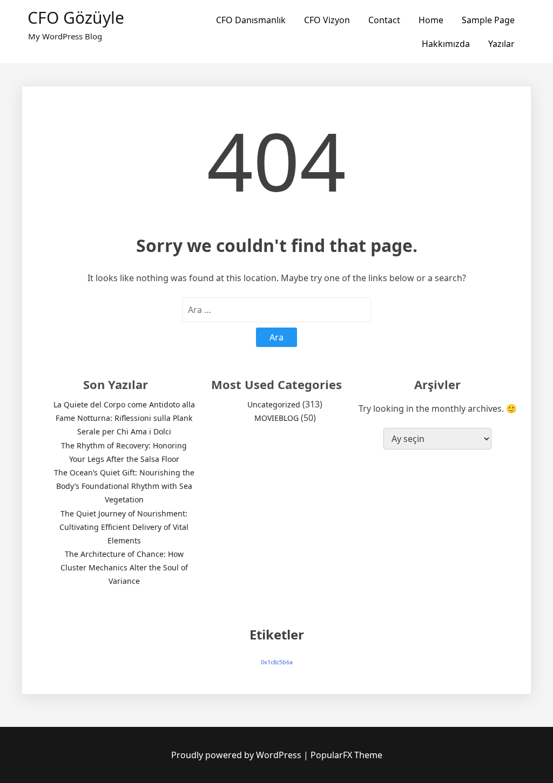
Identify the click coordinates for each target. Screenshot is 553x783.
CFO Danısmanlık (251, 20)
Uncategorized (273, 404)
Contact (384, 20)
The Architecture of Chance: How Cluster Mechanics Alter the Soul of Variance (124, 567)
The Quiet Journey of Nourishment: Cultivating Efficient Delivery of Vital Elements (123, 527)
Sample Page (488, 20)
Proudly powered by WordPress (237, 755)
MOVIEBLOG (276, 418)
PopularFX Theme (346, 755)
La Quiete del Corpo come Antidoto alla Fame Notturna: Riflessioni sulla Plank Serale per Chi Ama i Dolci (124, 418)
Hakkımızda (446, 44)
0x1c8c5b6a (277, 662)
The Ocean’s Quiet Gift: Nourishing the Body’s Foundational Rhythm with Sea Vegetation (124, 486)
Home (431, 20)
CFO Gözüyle (76, 17)
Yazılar (501, 44)
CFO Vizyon (327, 20)
